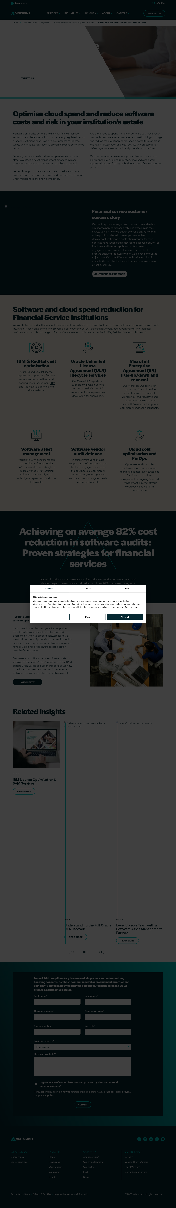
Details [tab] (88, 588)
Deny (87, 617)
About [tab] (126, 588)
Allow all (125, 617)
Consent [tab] (49, 588)
